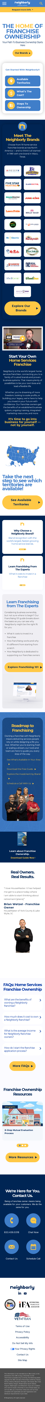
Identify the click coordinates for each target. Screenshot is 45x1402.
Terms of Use (23, 1326)
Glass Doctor (32, 184)
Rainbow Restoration (12, 264)
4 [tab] (24, 549)
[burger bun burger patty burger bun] (4, 3)
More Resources (21, 1157)
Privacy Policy (22, 1332)
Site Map (22, 1360)
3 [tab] (23, 549)
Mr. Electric (12, 237)
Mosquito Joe (12, 224)
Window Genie (22, 291)
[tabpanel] (22, 1121)
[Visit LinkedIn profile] (19, 1293)
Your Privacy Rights (25, 1349)
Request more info (21, 9)
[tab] (22, 1002)
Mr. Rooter (12, 251)
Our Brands (21, 53)
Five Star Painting (12, 184)
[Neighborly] (22, 3)
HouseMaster (12, 197)
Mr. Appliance (32, 224)
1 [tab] (20, 549)
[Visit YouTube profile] (25, 1293)
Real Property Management (32, 264)
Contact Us (22, 1354)
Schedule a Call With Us (19, 783)
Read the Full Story (15, 933)
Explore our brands (21, 308)
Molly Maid (32, 211)
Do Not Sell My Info (22, 1343)
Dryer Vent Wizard (32, 170)
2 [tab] (22, 585)
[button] (22, 1002)
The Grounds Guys (32, 278)
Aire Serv (12, 170)
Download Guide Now (22, 858)
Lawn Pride (12, 211)
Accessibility (22, 1337)
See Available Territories (21, 502)
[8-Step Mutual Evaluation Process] (22, 1121)
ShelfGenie (12, 278)
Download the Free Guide (20, 769)
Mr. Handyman (32, 237)
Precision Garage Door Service (32, 251)
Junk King (32, 197)
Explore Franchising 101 (23, 667)
